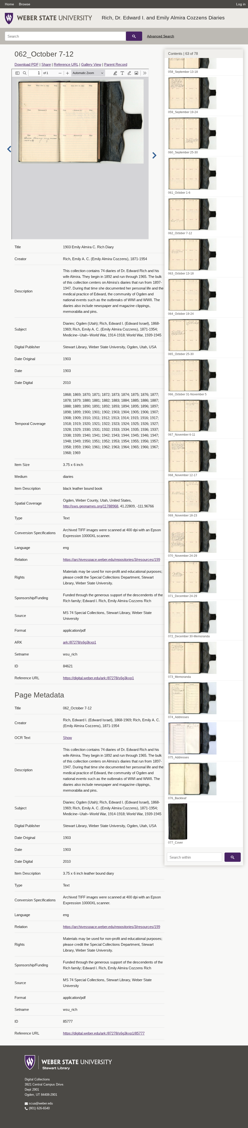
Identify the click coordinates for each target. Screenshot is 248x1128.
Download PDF (27, 64)
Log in (241, 4)
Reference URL (66, 64)
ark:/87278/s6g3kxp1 (79, 642)
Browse (24, 4)
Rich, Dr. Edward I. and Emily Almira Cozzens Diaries (163, 17)
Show (67, 738)
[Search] (134, 36)
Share (46, 64)
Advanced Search (160, 36)
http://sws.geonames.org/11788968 (90, 506)
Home (9, 4)
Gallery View (91, 64)
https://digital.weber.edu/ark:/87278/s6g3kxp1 (98, 678)
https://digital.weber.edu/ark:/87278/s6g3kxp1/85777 (104, 1033)
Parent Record (115, 64)
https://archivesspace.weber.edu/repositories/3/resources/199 (111, 559)
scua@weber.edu (40, 1103)
